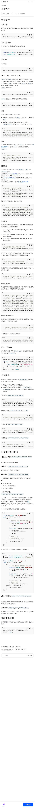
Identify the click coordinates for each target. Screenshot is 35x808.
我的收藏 (22, 13)
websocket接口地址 (13, 174)
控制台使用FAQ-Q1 (23, 182)
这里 (28, 502)
